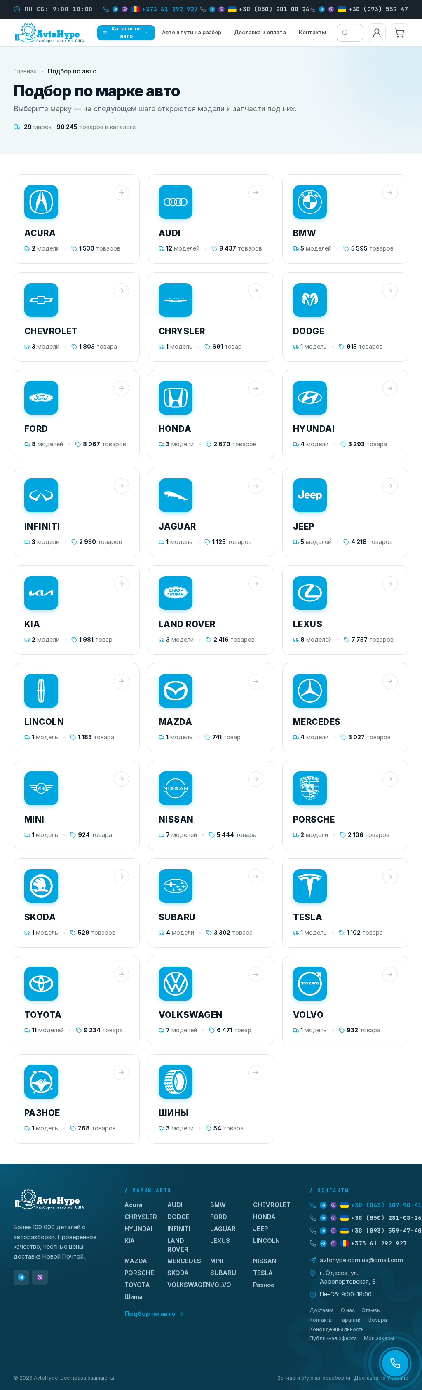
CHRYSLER (140, 1216)
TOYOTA (137, 1284)
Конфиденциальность (336, 1329)
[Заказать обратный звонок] (395, 1363)
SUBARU (223, 1272)
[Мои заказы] (377, 32)
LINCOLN (266, 1240)
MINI (216, 1260)
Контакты (312, 32)
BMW (218, 1204)
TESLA (263, 1272)
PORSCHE (139, 1272)
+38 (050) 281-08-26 (274, 9)
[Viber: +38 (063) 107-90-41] (333, 1205)
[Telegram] (21, 1277)
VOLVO (220, 1284)
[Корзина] (399, 32)
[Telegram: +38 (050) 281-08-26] (212, 9)
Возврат (378, 1320)
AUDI (175, 1204)
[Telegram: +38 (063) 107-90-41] (323, 1205)
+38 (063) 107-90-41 (386, 1205)
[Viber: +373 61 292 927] (124, 9)
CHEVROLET (272, 1204)
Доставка (321, 1310)
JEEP (260, 1228)
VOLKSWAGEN (189, 1284)
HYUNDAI (138, 1228)
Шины (133, 1296)
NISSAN (265, 1260)
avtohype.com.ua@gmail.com (361, 1259)
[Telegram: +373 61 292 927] (115, 9)
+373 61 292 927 (170, 9)
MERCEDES (184, 1260)
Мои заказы (379, 1338)
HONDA (264, 1216)
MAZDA (135, 1260)
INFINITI (178, 1228)
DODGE (178, 1216)
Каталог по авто (126, 33)
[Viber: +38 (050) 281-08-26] (221, 9)
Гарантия (351, 1320)
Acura (133, 1204)
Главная (25, 71)
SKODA (178, 1272)
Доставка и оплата (260, 32)
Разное (263, 1284)
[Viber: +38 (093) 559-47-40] (331, 9)
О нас (348, 1310)
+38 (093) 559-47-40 (384, 9)
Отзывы (371, 1310)
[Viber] (39, 1277)
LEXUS (220, 1240)
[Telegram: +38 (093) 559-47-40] (322, 9)
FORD (218, 1216)
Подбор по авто (150, 1313)
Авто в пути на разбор (191, 32)
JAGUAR (223, 1228)
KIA (129, 1240)
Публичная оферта (333, 1338)
